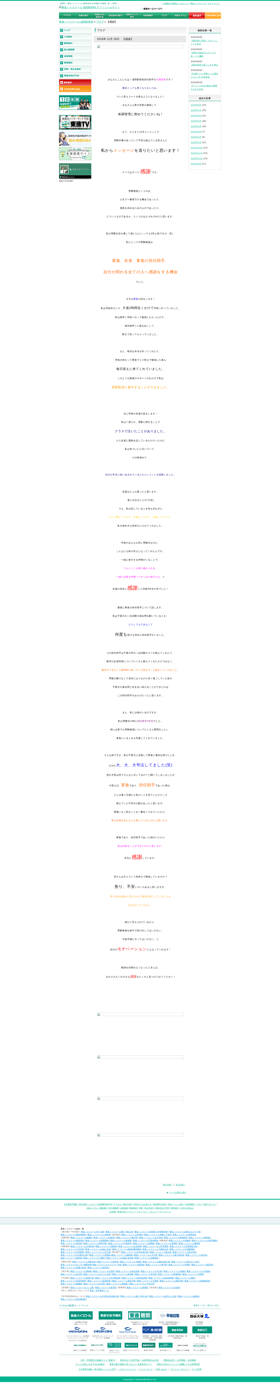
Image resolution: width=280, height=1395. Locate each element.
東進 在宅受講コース (99, 1290)
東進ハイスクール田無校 (100, 1255)
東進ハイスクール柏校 (185, 1278)
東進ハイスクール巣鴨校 (143, 1243)
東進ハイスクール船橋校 (71, 1284)
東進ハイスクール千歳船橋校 (182, 1249)
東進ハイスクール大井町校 (82, 1246)
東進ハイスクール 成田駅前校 (76, 21)
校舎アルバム (209, 1204)
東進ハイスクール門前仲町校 (145, 1240)
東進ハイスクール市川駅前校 (107, 1278)
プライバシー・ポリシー (147, 1212)
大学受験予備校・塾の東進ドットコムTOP (97, 1369)
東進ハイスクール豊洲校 (199, 1237)
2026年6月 (196, 116)
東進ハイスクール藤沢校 (202, 1265)
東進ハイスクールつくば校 (82, 1287)
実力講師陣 (114, 1208)
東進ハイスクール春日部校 (127, 1271)
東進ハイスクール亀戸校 (127, 1237)
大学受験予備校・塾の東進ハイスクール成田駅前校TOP (88, 1204)
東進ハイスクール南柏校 (117, 1284)
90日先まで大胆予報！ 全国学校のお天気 (139, 1360)
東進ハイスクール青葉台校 (84, 1262)
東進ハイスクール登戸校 (156, 1265)
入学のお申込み (187, 1208)
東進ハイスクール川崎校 (130, 1262)
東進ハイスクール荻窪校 (71, 1243)
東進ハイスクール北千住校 (151, 1237)
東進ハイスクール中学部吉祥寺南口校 (102, 1296)
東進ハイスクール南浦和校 (169, 1274)
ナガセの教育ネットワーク (73, 1305)
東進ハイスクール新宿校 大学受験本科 (151, 1232)
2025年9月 (196, 164)
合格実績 (124, 1208)
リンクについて (145, 1369)
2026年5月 (196, 121)
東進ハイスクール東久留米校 (171, 1255)
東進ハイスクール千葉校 (147, 1281)
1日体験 (112, 1212)
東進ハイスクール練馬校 (189, 1243)
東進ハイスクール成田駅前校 (197, 1281)
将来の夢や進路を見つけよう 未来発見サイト (130, 1364)
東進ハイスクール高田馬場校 (73, 1235)
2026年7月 (196, 110)
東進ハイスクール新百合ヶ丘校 (185, 1262)
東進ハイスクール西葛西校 (97, 1240)
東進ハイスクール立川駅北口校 (74, 1255)
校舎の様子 (128, 1204)
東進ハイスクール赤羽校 (132, 1235)
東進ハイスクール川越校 (174, 1271)
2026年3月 (196, 132)
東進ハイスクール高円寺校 (95, 1243)
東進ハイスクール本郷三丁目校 (157, 1235)
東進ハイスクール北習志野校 (73, 1281)
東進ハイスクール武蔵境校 (146, 1258)
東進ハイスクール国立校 (160, 1252)
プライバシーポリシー (179, 1369)
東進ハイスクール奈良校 (169, 1287)
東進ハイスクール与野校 (193, 1274)
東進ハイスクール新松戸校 (123, 1281)
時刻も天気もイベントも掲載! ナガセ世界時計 (178, 1364)
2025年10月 (197, 158)
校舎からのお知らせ (143, 1204)
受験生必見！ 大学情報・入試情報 (179, 1360)
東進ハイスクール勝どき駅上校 (119, 1232)
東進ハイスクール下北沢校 (72, 1249)
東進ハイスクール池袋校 (179, 1240)
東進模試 (133, 1208)
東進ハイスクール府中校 (196, 1255)
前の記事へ (168, 1185)
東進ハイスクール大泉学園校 (204, 1240)
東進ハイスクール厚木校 (107, 1262)
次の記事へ (180, 1185)
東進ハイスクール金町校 (104, 1237)
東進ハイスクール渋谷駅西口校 (183, 1246)
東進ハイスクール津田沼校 (171, 1281)
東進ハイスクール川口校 (151, 1271)
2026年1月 (196, 142)
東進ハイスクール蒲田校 (106, 1246)
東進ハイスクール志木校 (71, 1274)
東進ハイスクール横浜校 (98, 1268)
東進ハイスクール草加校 (123, 1274)
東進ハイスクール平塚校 (179, 1265)
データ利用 (197, 1369)
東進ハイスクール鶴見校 (133, 1265)
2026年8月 (196, 105)
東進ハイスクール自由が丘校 (98, 1249)
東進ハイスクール (198, 3)
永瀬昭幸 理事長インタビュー (176, 3)
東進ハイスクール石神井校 (120, 1243)
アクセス (118, 1204)
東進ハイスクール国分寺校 (184, 1252)
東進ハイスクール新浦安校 (99, 1281)
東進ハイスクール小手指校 (198, 1271)
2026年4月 (196, 126)
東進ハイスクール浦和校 (81, 1271)
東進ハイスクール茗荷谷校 (184, 1235)
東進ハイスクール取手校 (106, 1287)
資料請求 (175, 1208)
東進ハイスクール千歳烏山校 (155, 1249)
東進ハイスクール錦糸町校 (175, 1237)
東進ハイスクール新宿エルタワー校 (184, 1232)
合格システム (92, 1208)
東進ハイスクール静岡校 (137, 1287)
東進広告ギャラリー (68, 177)
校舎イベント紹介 (176, 1204)
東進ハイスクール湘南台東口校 (156, 1262)
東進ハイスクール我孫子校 (82, 1278)
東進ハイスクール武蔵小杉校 (73, 1268)
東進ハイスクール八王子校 (145, 1255)
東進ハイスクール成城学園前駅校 (126, 1249)
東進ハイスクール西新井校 (72, 1240)
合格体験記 (190, 1204)
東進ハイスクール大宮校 (104, 1271)
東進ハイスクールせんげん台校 (97, 1274)
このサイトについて (127, 1369)
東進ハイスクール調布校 (122, 1255)
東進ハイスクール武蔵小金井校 (120, 1258)
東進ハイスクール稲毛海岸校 (134, 1278)
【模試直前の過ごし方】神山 (204, 65)
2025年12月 (197, 148)
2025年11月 (197, 153)
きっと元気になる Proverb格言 (90, 1364)
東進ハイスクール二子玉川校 (98, 1252)
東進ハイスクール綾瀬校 (81, 1237)
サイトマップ (213, 3)
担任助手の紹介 (160, 1204)
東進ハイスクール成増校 (166, 1243)
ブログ (100, 21)
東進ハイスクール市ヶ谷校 (92, 1232)
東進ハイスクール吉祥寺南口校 (134, 1252)
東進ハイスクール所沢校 (145, 1274)
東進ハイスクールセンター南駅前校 (76, 1265)
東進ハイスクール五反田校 (130, 1246)
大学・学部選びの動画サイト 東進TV (97, 1360)
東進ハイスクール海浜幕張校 (161, 1278)
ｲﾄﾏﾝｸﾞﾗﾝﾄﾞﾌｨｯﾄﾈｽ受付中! (78, 1340)
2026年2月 (196, 137)
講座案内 (103, 1208)
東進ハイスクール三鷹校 (94, 1258)
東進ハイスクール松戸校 (94, 1284)
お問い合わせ (161, 1369)
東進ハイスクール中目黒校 (72, 1252)
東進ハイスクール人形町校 (99, 1235)
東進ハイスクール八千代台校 (141, 1284)
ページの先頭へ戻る (177, 1192)
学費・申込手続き (146, 1208)
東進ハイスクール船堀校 (121, 1240)
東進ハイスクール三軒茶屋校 (155, 1246)
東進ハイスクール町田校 (71, 1258)
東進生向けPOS (162, 1208)
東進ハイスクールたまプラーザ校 (106, 1265)
